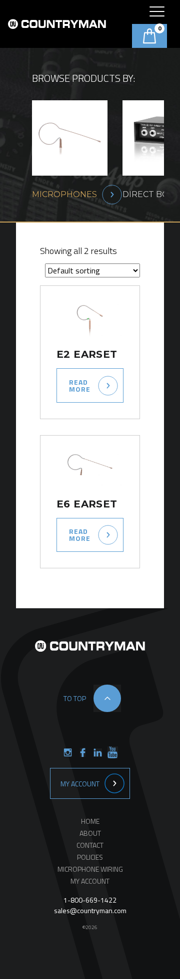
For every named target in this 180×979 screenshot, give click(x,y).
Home (90, 821)
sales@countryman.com (90, 910)
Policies (90, 857)
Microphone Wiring (90, 869)
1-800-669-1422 (90, 900)
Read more (79, 385)
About (90, 833)
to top (75, 698)
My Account (80, 783)
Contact (90, 845)
